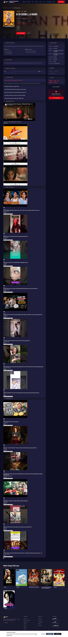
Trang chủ (24, 1)
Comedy (19, 23)
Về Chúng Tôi (40, 621)
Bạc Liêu (25, 625)
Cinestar (36, 1)
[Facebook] (3, 623)
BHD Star (28, 1)
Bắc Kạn (25, 623)
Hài (26, 23)
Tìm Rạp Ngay (56, 97)
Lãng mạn (50, 82)
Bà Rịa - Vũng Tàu (27, 620)
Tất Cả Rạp (40, 620)
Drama (23, 23)
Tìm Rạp (61, 1)
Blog (54, 1)
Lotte (44, 1)
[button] (24, 199)
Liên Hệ (39, 623)
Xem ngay (5, 240)
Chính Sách (40, 625)
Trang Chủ (40, 618)
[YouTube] (7, 623)
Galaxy (41, 1)
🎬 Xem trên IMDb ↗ (56, 86)
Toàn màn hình (10, 240)
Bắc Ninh (25, 627)
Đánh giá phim (49, 1)
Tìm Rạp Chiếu (21, 33)
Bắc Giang (25, 621)
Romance (55, 82)
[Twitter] (5, 623)
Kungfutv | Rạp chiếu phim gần (13, 2)
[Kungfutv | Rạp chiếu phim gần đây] (6, 2)
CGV (33, 1)
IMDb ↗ (29, 33)
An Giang (25, 618)
